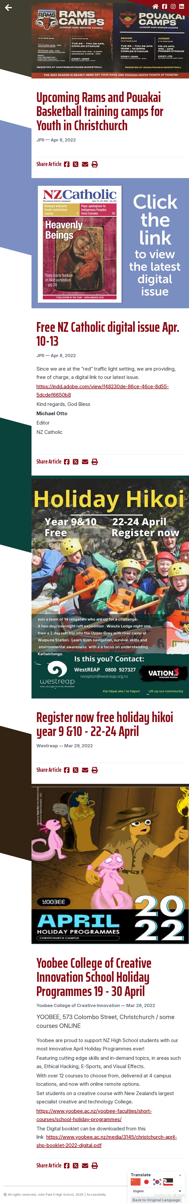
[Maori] (168, 1182)
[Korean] (157, 1182)
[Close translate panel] (180, 1175)
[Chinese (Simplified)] (136, 1182)
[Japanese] (146, 1182)
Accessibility (96, 1194)
